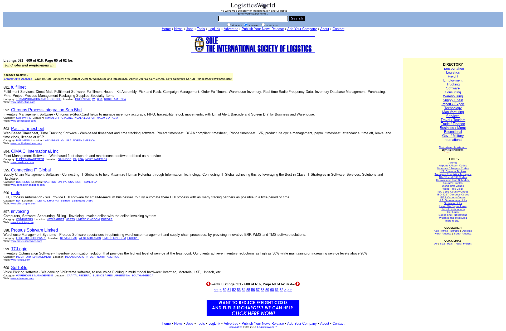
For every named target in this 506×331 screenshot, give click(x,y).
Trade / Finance (453, 124)
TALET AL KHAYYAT (46, 200)
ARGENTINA (122, 275)
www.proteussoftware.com (26, 240)
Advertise (231, 29)
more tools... (452, 220)
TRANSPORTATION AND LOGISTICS (38, 99)
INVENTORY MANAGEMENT (33, 256)
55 (248, 290)
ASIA (115, 117)
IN (87, 256)
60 (272, 290)
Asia (436, 230)
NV (62, 140)
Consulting (453, 92)
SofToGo (19, 267)
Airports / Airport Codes (453, 165)
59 (267, 290)
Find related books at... (453, 147)
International (453, 140)
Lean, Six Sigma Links (452, 206)
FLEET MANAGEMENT (30, 159)
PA (65, 181)
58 (262, 290)
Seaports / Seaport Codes (453, 168)
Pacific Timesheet (27, 128)
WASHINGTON (52, 181)
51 (229, 290)
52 (234, 290)
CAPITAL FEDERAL (79, 275)
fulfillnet (18, 87)
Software (453, 88)
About (324, 29)
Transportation (453, 68)
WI (93, 99)
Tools (201, 29)
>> (290, 290)
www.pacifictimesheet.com (26, 143)
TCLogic (19, 249)
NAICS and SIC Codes (453, 177)
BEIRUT (65, 200)
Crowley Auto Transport (18, 78)
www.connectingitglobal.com (28, 184)
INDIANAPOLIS (74, 256)
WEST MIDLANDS (90, 238)
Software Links (453, 203)
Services (453, 116)
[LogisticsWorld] (253, 8)
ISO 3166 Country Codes (452, 191)
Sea (442, 243)
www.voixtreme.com (22, 278)
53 (239, 290)
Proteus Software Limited (34, 230)
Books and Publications (453, 214)
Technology (453, 108)
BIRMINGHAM (68, 238)
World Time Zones (453, 185)
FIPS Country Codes (452, 197)
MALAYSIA (103, 117)
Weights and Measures (453, 217)
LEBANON (78, 200)
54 (243, 290)
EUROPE (107, 219)
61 (277, 290)
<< (216, 290)
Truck (457, 243)
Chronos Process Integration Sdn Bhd (46, 110)
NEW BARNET (55, 219)
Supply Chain (453, 100)
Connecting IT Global (31, 170)
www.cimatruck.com (22, 162)
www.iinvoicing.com (22, 222)
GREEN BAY (83, 99)
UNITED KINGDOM (88, 219)
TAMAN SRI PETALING (59, 117)
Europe (454, 230)
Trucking (453, 84)
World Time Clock (452, 188)
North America (443, 233)
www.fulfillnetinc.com (23, 101)
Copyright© (235, 326)
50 (224, 290)
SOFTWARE (23, 117)
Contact (338, 29)
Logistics (453, 72)
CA (75, 159)
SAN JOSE (64, 159)
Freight (453, 76)
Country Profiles (453, 182)
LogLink (214, 29)
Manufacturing (453, 112)
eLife (15, 192)
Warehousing (453, 96)
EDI (18, 200)
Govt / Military (453, 136)
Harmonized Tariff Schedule (453, 180)
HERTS (70, 219)
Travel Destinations (453, 209)
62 (281, 290)
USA (100, 99)
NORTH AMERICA (115, 99)
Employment (453, 80)
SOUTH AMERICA (142, 275)
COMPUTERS (24, 219)
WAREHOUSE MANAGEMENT (34, 275)
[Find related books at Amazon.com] (453, 151)
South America (462, 233)
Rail (449, 243)
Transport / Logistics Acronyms (453, 174)
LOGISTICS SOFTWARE (31, 238)
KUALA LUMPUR (85, 117)
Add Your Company (302, 29)
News (178, 29)
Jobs (189, 29)
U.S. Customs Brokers (453, 171)
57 (258, 290)
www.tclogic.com (20, 259)
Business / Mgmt (453, 128)
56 (253, 290)
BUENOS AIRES (103, 275)
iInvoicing (20, 211)
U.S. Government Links (453, 200)
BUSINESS (23, 140)
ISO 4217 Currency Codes (453, 194)
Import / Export (452, 104)
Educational (453, 132)
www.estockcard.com (23, 120)
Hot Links (453, 211)
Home (166, 29)
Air (435, 243)
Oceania (467, 230)
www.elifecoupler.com (23, 203)
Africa (444, 230)
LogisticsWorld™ (267, 326)
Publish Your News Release (263, 29)
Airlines (453, 162)
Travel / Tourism (453, 120)
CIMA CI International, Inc (35, 151)
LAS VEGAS (51, 140)
